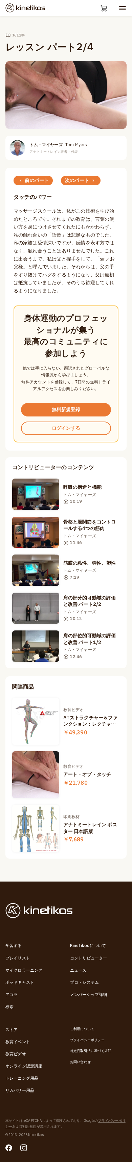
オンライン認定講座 (24, 1066)
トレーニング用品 (22, 1078)
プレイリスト (17, 958)
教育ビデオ (15, 1054)
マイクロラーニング (24, 970)
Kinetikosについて (88, 946)
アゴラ (11, 995)
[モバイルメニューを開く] (122, 8)
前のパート (37, 180)
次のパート (77, 180)
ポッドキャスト (19, 982)
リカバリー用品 (19, 1090)
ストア (11, 1030)
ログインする (66, 428)
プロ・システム (84, 982)
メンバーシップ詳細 (88, 995)
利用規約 (30, 1126)
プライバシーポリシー (87, 1040)
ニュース (78, 970)
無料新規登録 (66, 409)
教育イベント (17, 1042)
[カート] (103, 8)
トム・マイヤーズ (58, 145)
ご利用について (82, 1028)
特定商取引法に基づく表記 (90, 1050)
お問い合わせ (80, 1061)
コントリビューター (88, 958)
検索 (9, 1007)
